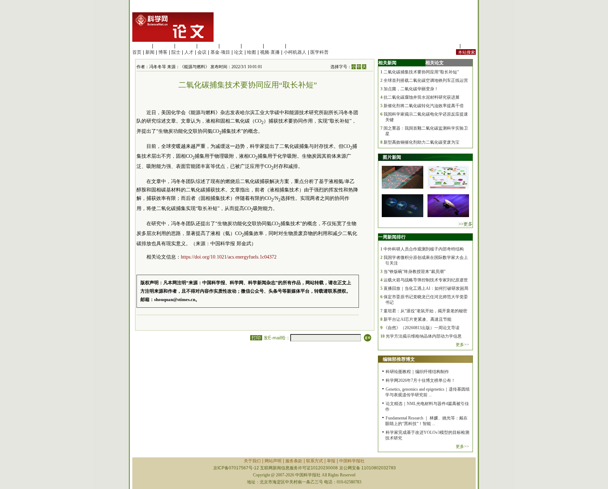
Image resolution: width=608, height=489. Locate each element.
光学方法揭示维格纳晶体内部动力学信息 (424, 336)
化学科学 (186, 45)
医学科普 (319, 52)
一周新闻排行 (392, 237)
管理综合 (296, 45)
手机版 (469, 45)
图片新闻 (392, 157)
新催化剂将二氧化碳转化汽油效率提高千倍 (424, 105)
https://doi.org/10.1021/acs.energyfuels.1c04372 (229, 257)
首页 (136, 52)
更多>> (462, 344)
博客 (162, 52)
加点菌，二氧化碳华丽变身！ (411, 88)
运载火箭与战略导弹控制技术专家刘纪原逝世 (426, 280)
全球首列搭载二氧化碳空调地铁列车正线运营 (426, 80)
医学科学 (163, 45)
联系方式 (314, 460)
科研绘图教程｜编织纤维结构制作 (417, 371)
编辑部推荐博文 (399, 359)
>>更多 (465, 224)
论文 (238, 52)
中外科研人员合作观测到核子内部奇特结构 (424, 249)
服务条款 (293, 460)
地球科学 (252, 45)
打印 (256, 337)
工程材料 (208, 45)
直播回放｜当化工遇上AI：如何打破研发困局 (426, 288)
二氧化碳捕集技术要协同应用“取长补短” (421, 72)
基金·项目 (220, 52)
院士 (175, 52)
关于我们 (252, 460)
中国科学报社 (352, 460)
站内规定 (449, 45)
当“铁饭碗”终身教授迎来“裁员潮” (414, 271)
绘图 (251, 52)
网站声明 (273, 460)
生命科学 (141, 45)
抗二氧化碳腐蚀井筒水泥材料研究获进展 (422, 97)
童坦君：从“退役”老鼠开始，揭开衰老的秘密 (425, 310)
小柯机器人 (295, 52)
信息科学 (230, 45)
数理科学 (274, 45)
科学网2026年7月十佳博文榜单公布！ (420, 380)
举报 (331, 460)
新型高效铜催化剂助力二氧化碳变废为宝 (422, 142)
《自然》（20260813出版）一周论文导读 (422, 327)
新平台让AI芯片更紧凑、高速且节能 (417, 319)
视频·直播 (270, 52)
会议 (202, 52)
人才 (189, 52)
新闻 (149, 52)
